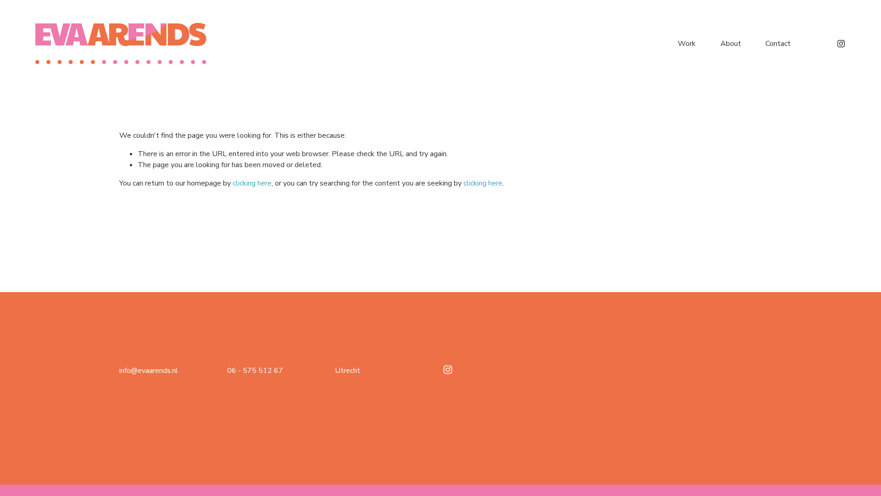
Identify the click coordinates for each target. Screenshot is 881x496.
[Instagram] (841, 43)
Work (687, 44)
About (730, 44)
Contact (778, 44)
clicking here (252, 183)
